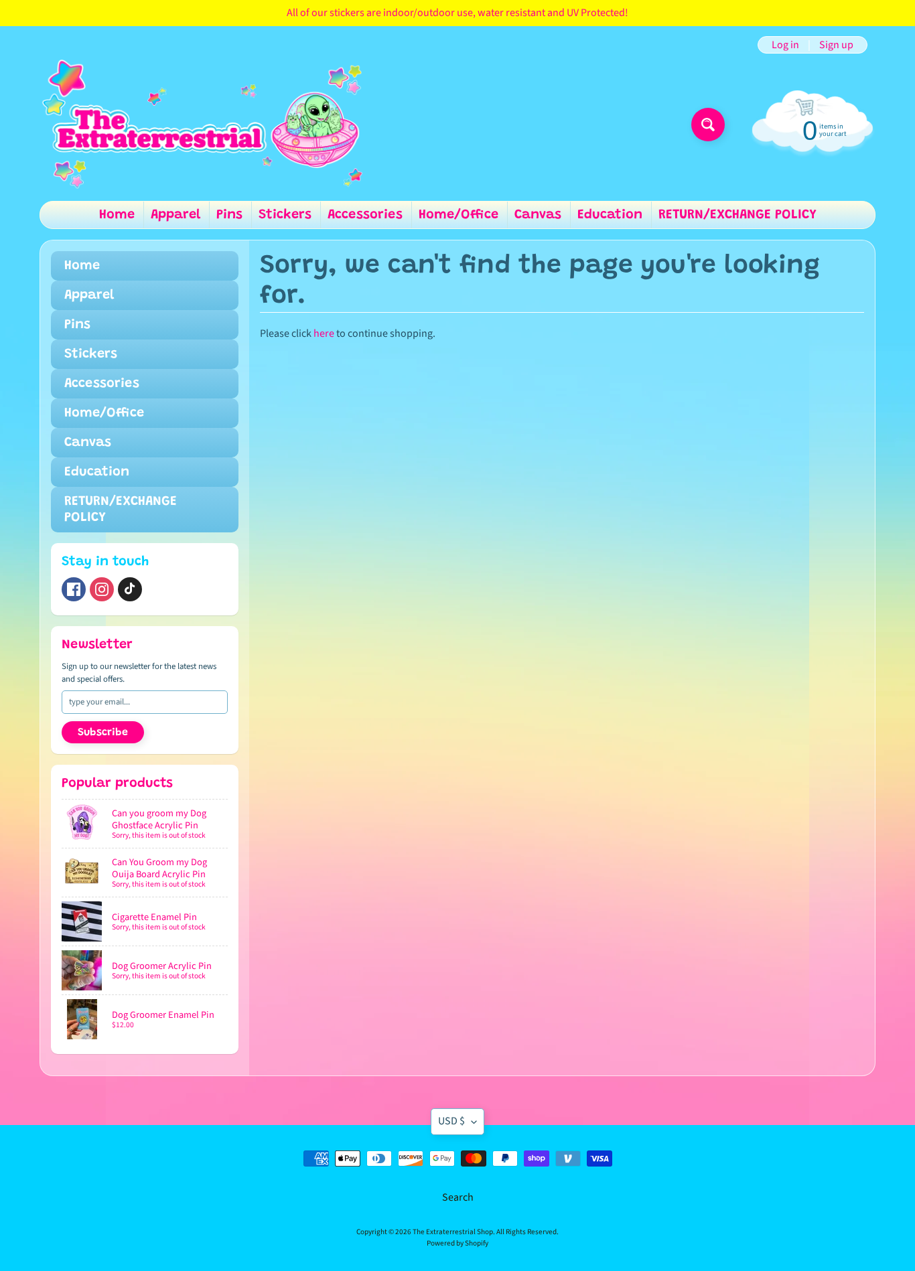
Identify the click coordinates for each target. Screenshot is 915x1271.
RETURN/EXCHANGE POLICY (737, 215)
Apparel (175, 215)
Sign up (836, 45)
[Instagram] (102, 589)
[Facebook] (74, 589)
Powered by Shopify (457, 1243)
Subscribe (103, 732)
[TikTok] (130, 589)
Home (117, 215)
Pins (229, 215)
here (323, 333)
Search (458, 1197)
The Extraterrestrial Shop (453, 1232)
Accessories (365, 215)
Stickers (285, 215)
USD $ (451, 1121)
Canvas (537, 215)
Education (609, 215)
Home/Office (458, 215)
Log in (785, 45)
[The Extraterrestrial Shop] (202, 125)
